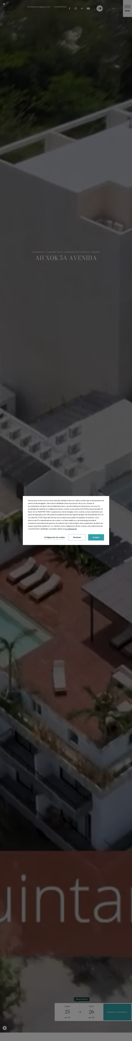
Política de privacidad (92, 509)
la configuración (71, 529)
